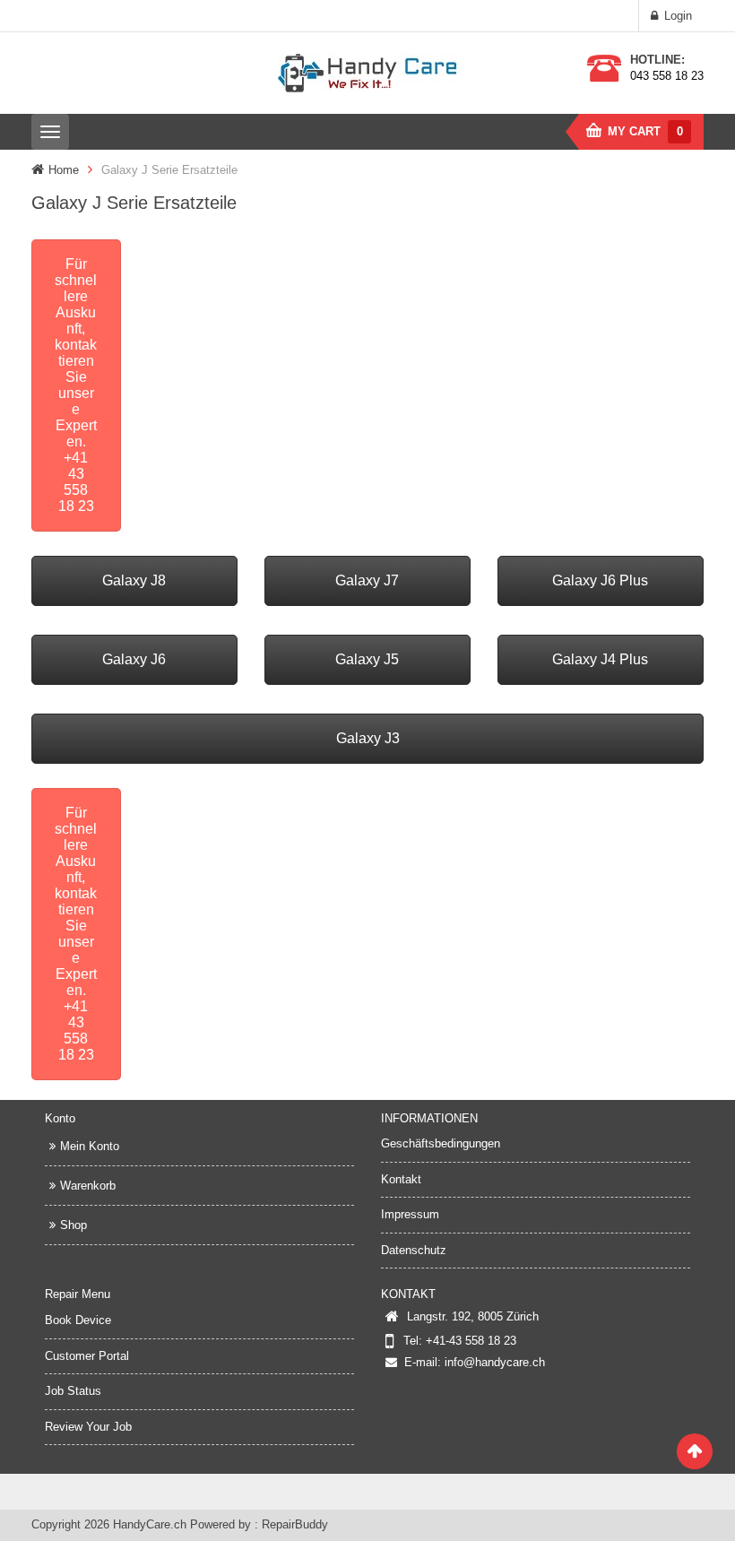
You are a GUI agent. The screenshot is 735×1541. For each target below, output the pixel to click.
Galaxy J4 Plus (600, 659)
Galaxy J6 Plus (600, 580)
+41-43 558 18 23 (471, 1340)
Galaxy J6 (134, 659)
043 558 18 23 (667, 75)
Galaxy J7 (367, 580)
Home (63, 170)
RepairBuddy (295, 1524)
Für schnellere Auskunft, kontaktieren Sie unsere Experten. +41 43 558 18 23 (76, 385)
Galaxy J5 (367, 659)
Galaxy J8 (134, 580)
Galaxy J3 (368, 738)
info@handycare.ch (495, 1362)
